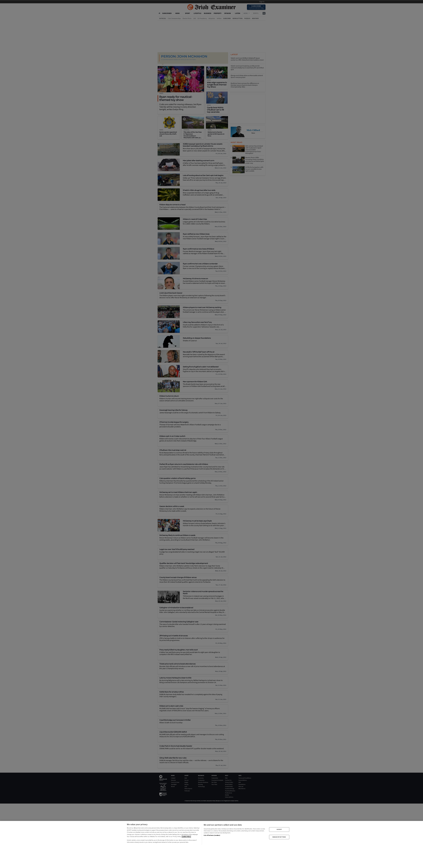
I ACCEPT (279, 829)
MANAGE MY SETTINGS (279, 837)
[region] (211, 833)
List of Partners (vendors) (212, 835)
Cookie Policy (186, 837)
